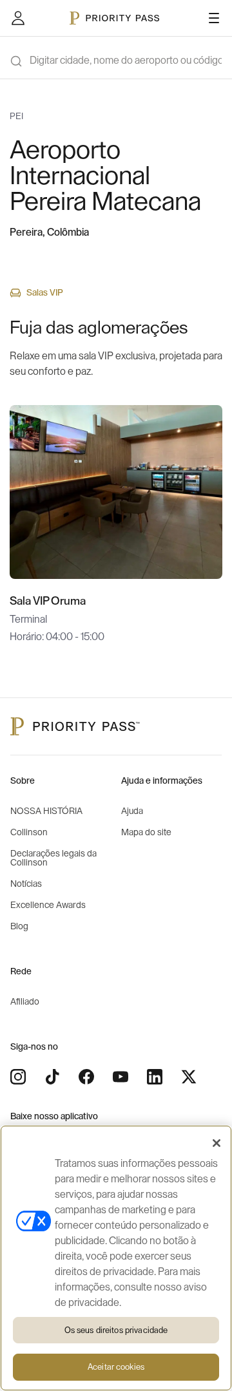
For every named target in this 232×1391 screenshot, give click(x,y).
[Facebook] (86, 1076)
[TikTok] (52, 1076)
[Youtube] (120, 1076)
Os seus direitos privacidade (116, 1330)
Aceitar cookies (116, 1367)
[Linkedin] (154, 1076)
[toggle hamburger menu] (214, 18)
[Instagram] (18, 1076)
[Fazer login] (18, 18)
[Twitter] (189, 1076)
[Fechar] (216, 1143)
